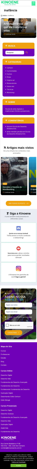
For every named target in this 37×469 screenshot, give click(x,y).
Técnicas (10, 89)
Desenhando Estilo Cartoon (10, 396)
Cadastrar (12, 333)
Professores (5, 354)
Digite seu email (11, 312)
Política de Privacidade (18, 462)
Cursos (9, 74)
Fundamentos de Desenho (10, 386)
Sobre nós (10, 86)
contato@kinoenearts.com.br (11, 448)
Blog (2, 361)
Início (5, 15)
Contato (3, 365)
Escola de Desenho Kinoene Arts (17, 127)
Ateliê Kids (4, 428)
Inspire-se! (11, 80)
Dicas (5, 20)
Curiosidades (12, 71)
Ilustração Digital (7, 393)
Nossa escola (11, 83)
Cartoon (10, 68)
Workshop (10, 92)
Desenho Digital (6, 375)
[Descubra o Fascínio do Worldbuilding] (14, 176)
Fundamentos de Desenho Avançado (14, 382)
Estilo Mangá (5, 400)
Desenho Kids (6, 379)
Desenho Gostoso (7, 414)
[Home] (8, 437)
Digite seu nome (11, 305)
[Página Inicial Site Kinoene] (10, 1)
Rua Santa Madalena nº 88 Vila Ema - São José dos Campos (13, 445)
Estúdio (3, 358)
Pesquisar (10, 53)
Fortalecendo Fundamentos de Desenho (15, 389)
